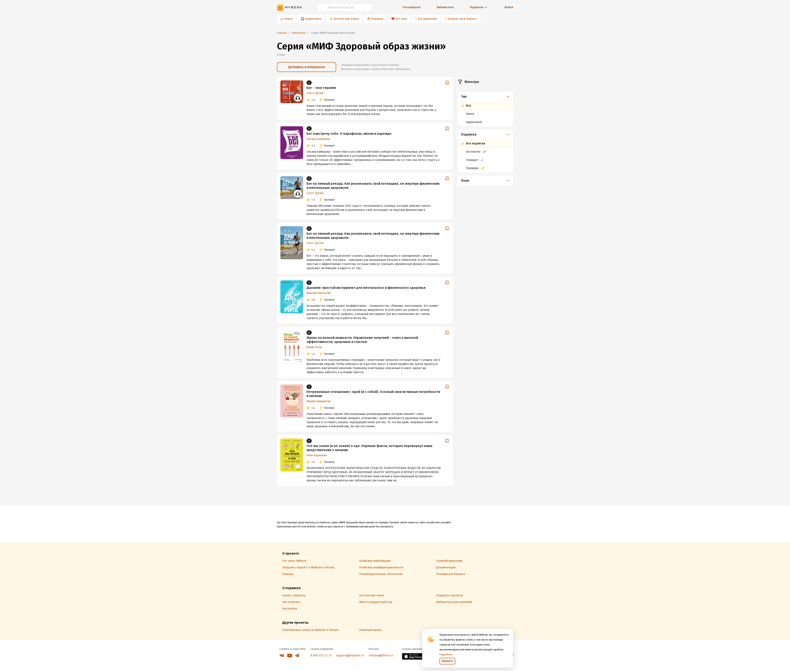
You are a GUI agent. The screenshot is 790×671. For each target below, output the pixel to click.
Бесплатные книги (346, 19)
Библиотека (445, 7)
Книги (289, 19)
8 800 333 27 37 (321, 655)
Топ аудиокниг (427, 19)
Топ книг (401, 19)
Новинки (377, 19)
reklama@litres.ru (381, 655)
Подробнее (446, 654)
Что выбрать (412, 7)
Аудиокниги (313, 19)
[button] (485, 97)
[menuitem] (485, 109)
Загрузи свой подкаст (462, 19)
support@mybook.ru (350, 655)
